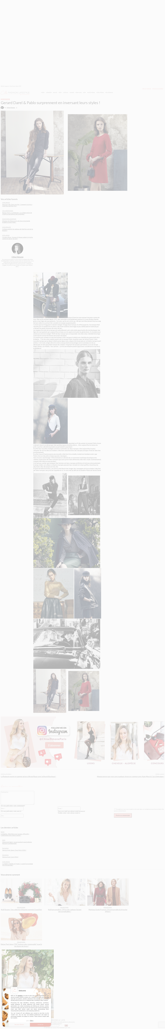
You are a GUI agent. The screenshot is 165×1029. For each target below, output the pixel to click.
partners (20, 995)
